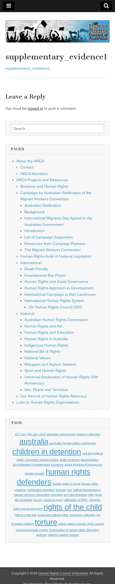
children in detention (46, 451)
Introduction (34, 231)
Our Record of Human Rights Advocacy (53, 396)
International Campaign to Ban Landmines (60, 294)
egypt (68, 464)
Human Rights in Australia (46, 339)
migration (57, 494)
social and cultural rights (52, 515)
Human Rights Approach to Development (58, 288)
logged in (35, 108)
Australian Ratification (42, 205)
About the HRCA (30, 161)
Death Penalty (36, 269)
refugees (95, 499)
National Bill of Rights (42, 351)
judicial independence (87, 490)
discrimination (89, 459)
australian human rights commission (72, 443)
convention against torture (42, 459)
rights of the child (73, 507)
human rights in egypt (66, 483)
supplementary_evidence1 (27, 68)
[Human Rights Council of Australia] (57, 28)
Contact (26, 167)
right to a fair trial (25, 515)
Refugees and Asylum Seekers (50, 364)
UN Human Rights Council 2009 (55, 307)
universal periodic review (32, 530)
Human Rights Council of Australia (63, 573)
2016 (42, 434)
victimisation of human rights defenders (74, 530)
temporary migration (82, 515)
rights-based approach (28, 508)
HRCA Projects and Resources (42, 180)
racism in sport (53, 499)
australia (33, 441)
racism (37, 499)
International (30, 263)
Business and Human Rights (44, 186)
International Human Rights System (54, 300)
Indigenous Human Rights (46, 345)
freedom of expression (87, 464)
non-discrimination (75, 494)
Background (34, 212)
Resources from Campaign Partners (54, 243)
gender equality (35, 473)
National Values (37, 358)
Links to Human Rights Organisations (47, 402)
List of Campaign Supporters (48, 237)
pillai (91, 494)
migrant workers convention (32, 494)
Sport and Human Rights (45, 370)
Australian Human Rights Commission (56, 320)
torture (46, 522)
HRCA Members (34, 174)
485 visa (32, 434)
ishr (69, 490)
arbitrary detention (88, 434)
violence (41, 534)
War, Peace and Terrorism (46, 389)
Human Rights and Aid (43, 326)
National (27, 313)
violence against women (63, 534)
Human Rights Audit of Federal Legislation (55, 256)
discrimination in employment (31, 464)
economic (57, 464)
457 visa (20, 434)
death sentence (70, 459)
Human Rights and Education (49, 332)
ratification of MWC (76, 499)
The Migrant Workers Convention (52, 250)
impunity (61, 490)
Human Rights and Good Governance (56, 281)
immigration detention (41, 490)
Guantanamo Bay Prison (45, 275)
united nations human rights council (81, 523)
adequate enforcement (61, 434)
